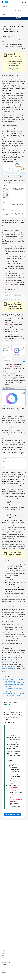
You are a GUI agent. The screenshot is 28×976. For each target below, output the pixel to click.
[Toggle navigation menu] (25, 6)
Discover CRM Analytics (8, 668)
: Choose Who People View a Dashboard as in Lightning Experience (15, 690)
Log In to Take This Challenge (12, 814)
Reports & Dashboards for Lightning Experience (13, 10)
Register (18, 17)
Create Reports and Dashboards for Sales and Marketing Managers (12, 661)
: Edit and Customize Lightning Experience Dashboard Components (15, 684)
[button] (14, 13)
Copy (12, 282)
